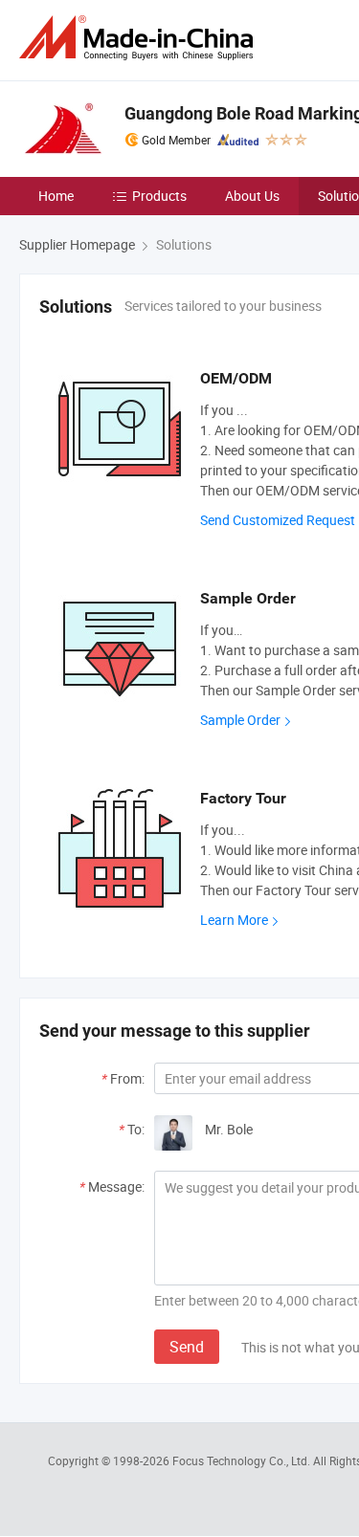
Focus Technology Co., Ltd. (242, 1460)
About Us (252, 196)
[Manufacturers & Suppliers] (139, 37)
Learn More (234, 920)
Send (186, 1346)
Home (56, 196)
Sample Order (240, 720)
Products (159, 196)
